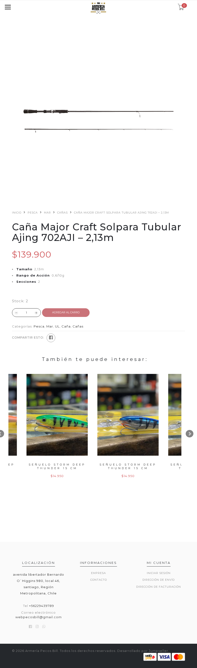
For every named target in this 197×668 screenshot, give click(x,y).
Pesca (33, 212)
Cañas (62, 212)
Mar (47, 212)
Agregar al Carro (66, 312)
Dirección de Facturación (158, 586)
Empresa (98, 573)
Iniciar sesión (159, 573)
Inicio (16, 212)
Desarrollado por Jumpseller (142, 651)
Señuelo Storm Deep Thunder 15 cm (43, 466)
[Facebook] (51, 338)
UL (57, 326)
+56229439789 (41, 606)
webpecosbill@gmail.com (38, 617)
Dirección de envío (158, 579)
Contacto (98, 579)
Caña (66, 326)
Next (189, 434)
